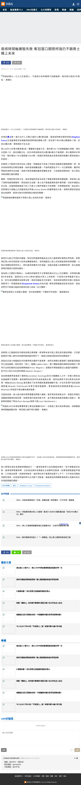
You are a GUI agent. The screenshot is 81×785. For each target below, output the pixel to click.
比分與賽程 (46, 9)
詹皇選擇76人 (16, 9)
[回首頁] (9, 4)
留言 (18, 62)
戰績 (72, 9)
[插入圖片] (72, 750)
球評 (56, 776)
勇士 (15, 485)
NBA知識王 (32, 9)
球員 (64, 776)
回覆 (77, 750)
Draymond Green (43, 485)
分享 (7, 62)
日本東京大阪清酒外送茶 (11, 758)
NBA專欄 (6, 485)
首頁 (5, 9)
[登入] (74, 4)
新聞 (57, 9)
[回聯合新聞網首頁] (3, 4)
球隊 (60, 776)
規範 (3, 750)
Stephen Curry (26, 485)
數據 (64, 9)
